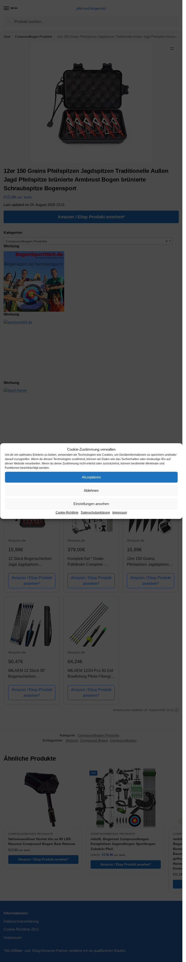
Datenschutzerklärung (95, 512)
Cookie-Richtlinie (67, 512)
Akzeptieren (91, 477)
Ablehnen (91, 490)
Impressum (119, 512)
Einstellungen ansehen (91, 504)
